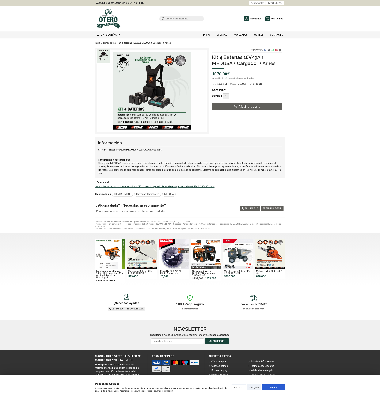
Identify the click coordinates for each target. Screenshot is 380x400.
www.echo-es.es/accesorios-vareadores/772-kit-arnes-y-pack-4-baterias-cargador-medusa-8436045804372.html (154, 186)
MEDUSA (98, 226)
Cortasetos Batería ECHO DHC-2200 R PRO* (140, 272)
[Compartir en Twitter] (269, 50)
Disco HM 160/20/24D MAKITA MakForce (171, 272)
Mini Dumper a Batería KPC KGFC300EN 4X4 (237, 272)
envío (225, 78)
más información (190, 309)
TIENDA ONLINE (235, 224)
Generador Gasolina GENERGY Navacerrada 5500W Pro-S (203, 273)
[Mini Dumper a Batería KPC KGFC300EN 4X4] (238, 254)
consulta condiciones (253, 309)
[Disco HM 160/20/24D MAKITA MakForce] (174, 254)
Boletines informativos (262, 361)
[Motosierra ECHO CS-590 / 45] (270, 254)
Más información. (165, 391)
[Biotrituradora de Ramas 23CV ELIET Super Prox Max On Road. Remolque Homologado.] (110, 254)
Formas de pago (219, 370)
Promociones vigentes (262, 366)
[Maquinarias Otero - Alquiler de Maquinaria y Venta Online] (109, 18)
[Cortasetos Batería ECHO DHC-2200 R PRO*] (142, 254)
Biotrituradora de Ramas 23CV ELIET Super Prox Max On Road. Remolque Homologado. (109, 274)
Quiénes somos (219, 366)
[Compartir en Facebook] (265, 50)
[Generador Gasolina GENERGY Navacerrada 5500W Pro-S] (206, 254)
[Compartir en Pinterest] (276, 50)
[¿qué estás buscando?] (181, 18)
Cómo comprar (219, 361)
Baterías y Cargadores (257, 224)
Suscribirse (216, 341)
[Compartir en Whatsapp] (272, 50)
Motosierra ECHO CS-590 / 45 (269, 272)
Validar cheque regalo (262, 370)
